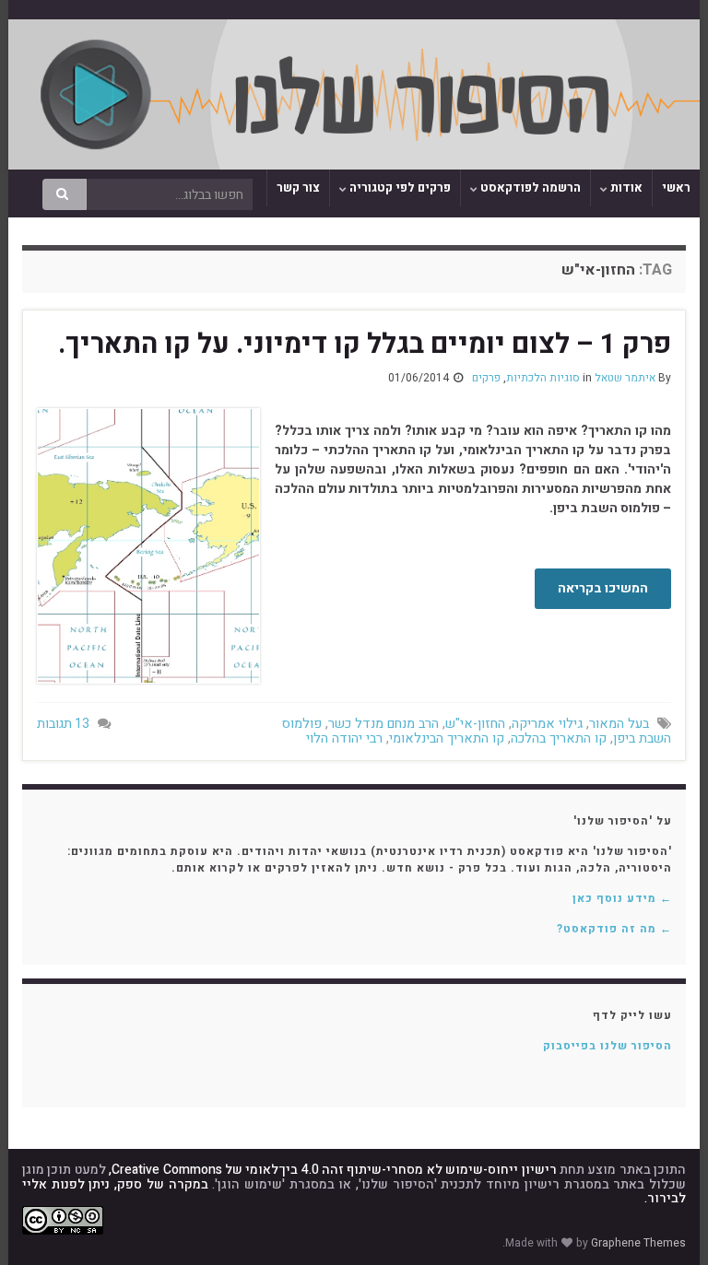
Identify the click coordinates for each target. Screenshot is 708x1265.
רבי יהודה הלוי (344, 738)
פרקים (486, 377)
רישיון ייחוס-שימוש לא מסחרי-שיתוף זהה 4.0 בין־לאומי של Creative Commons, (332, 1169)
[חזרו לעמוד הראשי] (354, 94)
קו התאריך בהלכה (559, 738)
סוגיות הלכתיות (543, 377)
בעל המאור (619, 723)
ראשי (676, 187)
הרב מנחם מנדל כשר (383, 723)
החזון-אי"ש (475, 723)
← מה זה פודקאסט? (614, 928)
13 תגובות (63, 723)
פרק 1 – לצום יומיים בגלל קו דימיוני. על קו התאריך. (364, 344)
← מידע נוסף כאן (622, 898)
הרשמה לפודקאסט (529, 187)
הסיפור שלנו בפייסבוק (607, 1045)
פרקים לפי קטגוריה (399, 187)
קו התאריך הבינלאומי (446, 738)
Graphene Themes (638, 1243)
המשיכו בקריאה (603, 588)
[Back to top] (41, 1224)
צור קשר (298, 187)
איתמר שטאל (625, 377)
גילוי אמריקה (547, 723)
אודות (625, 187)
